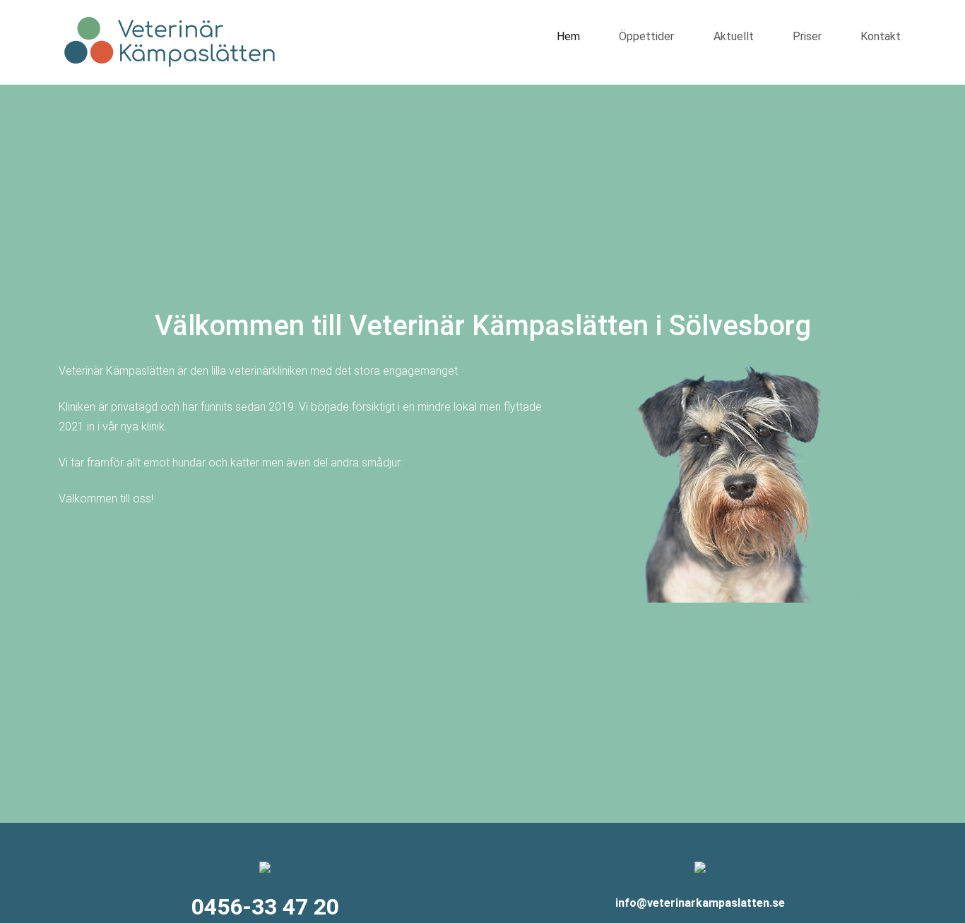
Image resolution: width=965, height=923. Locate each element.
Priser (807, 36)
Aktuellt (734, 36)
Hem (568, 36)
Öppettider (646, 36)
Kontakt (880, 36)
